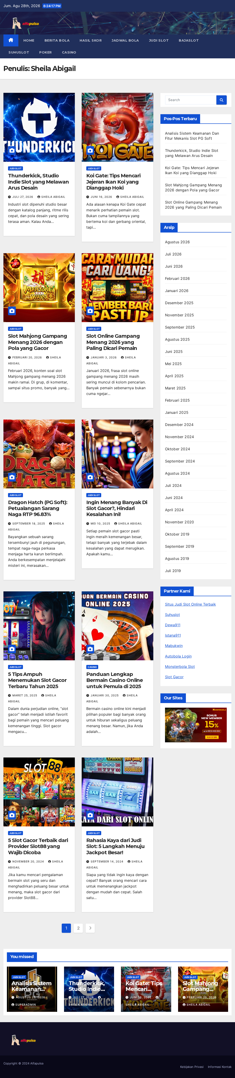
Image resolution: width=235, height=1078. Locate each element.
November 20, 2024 (28, 861)
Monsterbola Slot (180, 666)
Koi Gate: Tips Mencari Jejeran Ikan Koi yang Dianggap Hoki (113, 182)
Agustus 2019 (177, 558)
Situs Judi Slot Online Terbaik (190, 604)
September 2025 (180, 327)
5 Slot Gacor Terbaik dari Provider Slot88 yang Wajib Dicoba (38, 846)
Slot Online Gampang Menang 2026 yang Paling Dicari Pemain (113, 342)
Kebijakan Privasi (192, 1067)
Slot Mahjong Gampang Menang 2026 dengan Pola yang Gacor (37, 342)
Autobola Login (178, 656)
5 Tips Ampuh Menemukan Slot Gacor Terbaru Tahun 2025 (37, 680)
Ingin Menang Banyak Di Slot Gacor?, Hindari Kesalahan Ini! (116, 508)
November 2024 (179, 436)
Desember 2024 (179, 424)
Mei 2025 (173, 363)
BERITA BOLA (57, 40)
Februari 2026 (177, 278)
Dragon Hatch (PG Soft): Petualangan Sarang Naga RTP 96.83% (37, 508)
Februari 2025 (177, 400)
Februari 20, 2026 (27, 357)
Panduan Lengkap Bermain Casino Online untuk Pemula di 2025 (114, 680)
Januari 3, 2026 (104, 357)
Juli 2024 (173, 485)
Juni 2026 (174, 266)
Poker (45, 52)
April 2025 (174, 376)
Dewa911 (172, 625)
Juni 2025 (174, 351)
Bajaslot (189, 40)
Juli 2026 (173, 254)
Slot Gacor (174, 677)
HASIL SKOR (91, 40)
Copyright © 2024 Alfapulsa (23, 1063)
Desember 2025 (179, 303)
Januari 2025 (176, 412)
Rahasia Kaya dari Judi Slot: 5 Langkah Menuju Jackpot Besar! (115, 846)
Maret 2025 (175, 388)
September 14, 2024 (107, 861)
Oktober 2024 (177, 449)
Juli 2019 (173, 570)
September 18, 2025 (29, 523)
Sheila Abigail (53, 197)
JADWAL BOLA (125, 40)
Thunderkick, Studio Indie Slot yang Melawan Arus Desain (38, 182)
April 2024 (174, 510)
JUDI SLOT (159, 40)
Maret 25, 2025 (25, 695)
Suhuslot (18, 52)
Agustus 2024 (177, 473)
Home (28, 40)
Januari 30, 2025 (105, 695)
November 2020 (179, 522)
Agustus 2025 (177, 339)
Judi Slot (15, 168)
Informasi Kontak (220, 1067)
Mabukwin (174, 645)
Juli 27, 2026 (23, 197)
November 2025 (179, 315)
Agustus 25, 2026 (30, 997)
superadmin (25, 1004)
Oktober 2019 (177, 534)
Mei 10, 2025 (101, 523)
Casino (69, 52)
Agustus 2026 (177, 242)
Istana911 (173, 635)
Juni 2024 (174, 497)
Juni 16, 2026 (102, 197)
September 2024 (180, 461)
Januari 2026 (176, 290)
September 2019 (179, 546)
